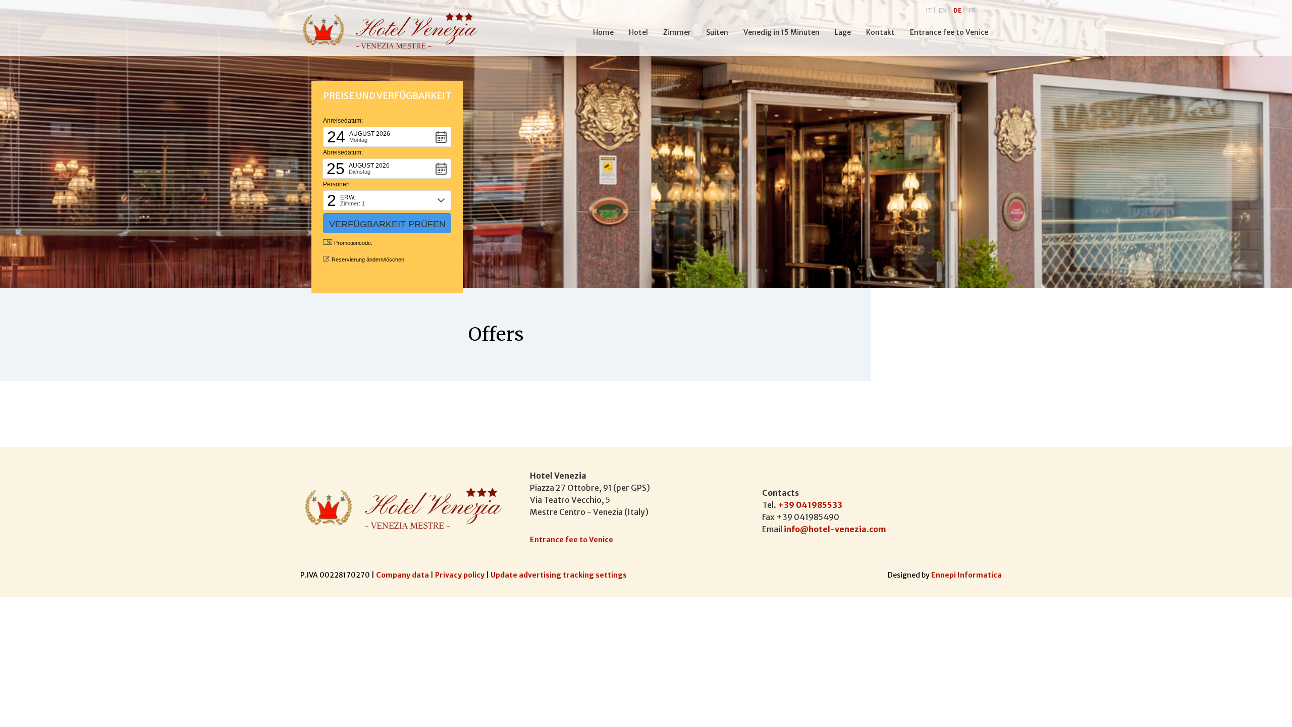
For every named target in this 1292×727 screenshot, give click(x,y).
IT (931, 10)
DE (959, 10)
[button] (387, 137)
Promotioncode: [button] (353, 243)
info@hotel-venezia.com (835, 529)
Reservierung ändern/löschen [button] (368, 259)
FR (972, 10)
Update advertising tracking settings (559, 575)
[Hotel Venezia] (386, 31)
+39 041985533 (810, 505)
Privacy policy (460, 575)
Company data (403, 575)
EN (944, 10)
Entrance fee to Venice (571, 539)
